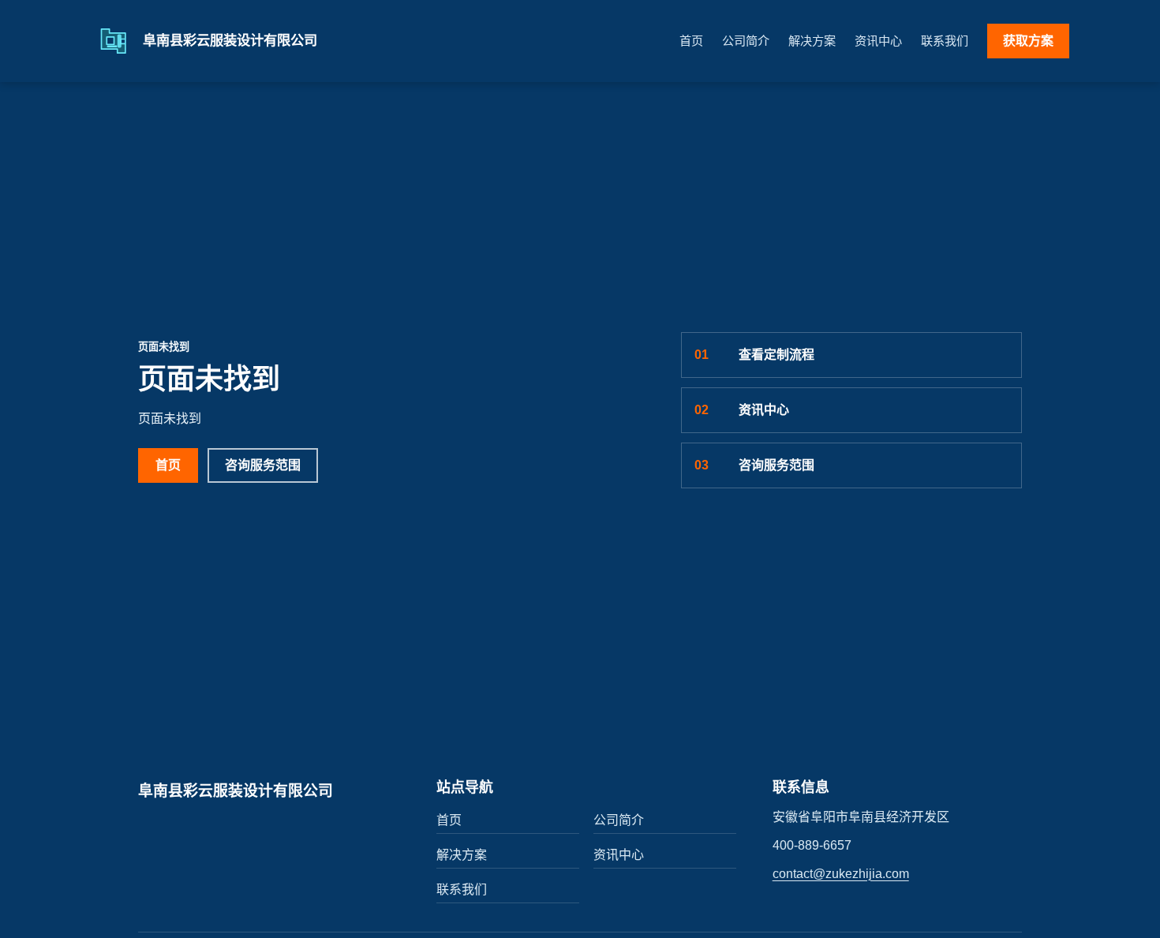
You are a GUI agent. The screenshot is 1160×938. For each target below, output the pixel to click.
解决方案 (812, 40)
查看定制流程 (754, 354)
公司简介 (745, 40)
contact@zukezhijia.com (841, 873)
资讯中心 (878, 40)
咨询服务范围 (263, 465)
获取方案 (1028, 40)
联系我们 (944, 40)
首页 (691, 40)
